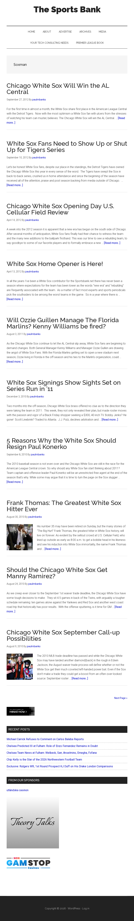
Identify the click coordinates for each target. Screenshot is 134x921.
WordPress (74, 908)
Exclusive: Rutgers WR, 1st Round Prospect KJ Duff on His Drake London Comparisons (60, 766)
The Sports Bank (67, 9)
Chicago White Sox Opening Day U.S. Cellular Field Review (60, 209)
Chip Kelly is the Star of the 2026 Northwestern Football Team (44, 759)
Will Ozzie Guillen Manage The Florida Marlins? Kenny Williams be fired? (63, 323)
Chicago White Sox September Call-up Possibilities (63, 635)
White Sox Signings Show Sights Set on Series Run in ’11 (64, 385)
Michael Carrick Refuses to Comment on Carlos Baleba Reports (45, 739)
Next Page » (120, 698)
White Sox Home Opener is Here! (55, 263)
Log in (85, 908)
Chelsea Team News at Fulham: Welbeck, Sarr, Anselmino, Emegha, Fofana (52, 752)
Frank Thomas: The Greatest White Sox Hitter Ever (64, 506)
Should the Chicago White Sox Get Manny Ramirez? (57, 573)
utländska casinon (17, 790)
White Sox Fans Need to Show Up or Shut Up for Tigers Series (67, 146)
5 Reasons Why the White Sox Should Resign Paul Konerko (61, 443)
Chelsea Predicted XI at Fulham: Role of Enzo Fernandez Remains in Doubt (52, 746)
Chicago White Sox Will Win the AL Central (58, 88)
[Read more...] (15, 185)
